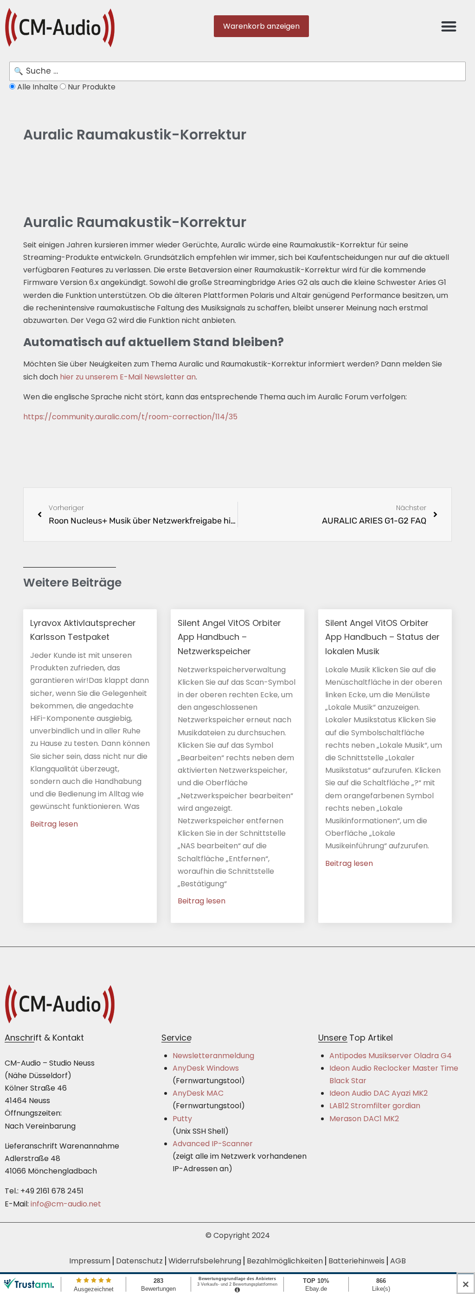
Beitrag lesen (54, 824)
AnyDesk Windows (206, 1068)
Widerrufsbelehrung (204, 1261)
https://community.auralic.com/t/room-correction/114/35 (130, 416)
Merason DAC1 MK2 (364, 1118)
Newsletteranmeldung (213, 1055)
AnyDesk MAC (198, 1093)
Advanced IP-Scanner (213, 1143)
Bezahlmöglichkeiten (285, 1261)
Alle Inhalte (37, 87)
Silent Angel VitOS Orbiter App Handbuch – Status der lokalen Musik (382, 637)
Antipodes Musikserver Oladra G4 (390, 1055)
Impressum (89, 1261)
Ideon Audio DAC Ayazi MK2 (378, 1093)
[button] (448, 26)
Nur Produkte (91, 87)
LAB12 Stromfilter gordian (374, 1105)
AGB (398, 1261)
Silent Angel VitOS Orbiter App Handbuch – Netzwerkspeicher (229, 637)
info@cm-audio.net (66, 1204)
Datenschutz (139, 1261)
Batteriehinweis (356, 1261)
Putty (182, 1118)
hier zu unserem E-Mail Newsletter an (128, 377)
